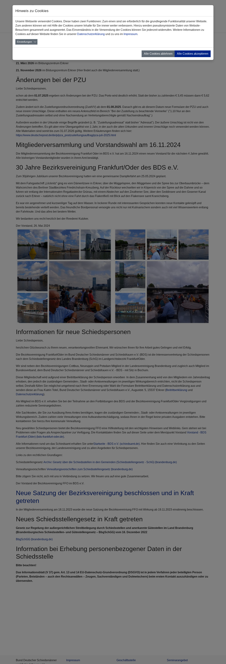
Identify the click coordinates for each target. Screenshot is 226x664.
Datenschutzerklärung (91, 34)
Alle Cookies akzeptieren (192, 53)
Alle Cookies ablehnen (158, 53)
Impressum (130, 34)
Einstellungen (24, 41)
